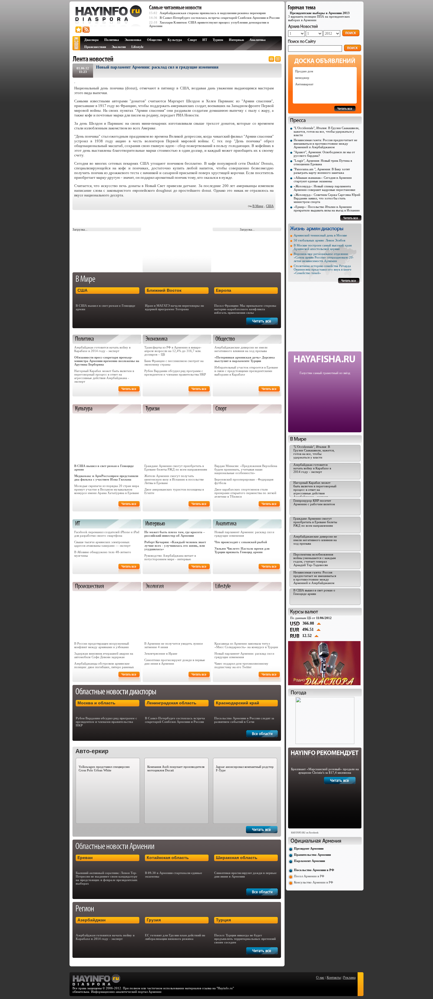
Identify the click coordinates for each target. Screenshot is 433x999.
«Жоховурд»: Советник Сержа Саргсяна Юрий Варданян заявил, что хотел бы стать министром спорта (327, 198)
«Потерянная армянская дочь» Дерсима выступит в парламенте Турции (244, 359)
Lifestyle (137, 47)
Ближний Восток (164, 290)
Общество (154, 39)
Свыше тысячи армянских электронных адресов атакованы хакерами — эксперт (102, 543)
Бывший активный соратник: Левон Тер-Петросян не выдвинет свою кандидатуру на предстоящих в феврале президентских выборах (107, 878)
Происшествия (95, 47)
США (270, 206)
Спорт (192, 39)
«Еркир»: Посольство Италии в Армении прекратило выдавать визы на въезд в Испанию (327, 208)
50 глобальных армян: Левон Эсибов (319, 240)
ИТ (204, 39)
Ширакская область (236, 857)
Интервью (236, 39)
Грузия (154, 920)
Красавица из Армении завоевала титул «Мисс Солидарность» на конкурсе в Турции (246, 645)
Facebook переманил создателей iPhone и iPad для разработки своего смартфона (106, 533)
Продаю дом (304, 71)
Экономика (133, 39)
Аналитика (257, 39)
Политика (111, 39)
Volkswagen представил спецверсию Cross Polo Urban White (104, 768)
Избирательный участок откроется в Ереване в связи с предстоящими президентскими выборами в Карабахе (246, 371)
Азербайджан (91, 920)
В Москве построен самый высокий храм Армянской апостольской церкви (323, 247)
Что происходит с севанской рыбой (240, 542)
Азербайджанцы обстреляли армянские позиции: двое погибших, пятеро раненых (104, 665)
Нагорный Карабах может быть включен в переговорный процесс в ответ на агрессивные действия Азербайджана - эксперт (104, 376)
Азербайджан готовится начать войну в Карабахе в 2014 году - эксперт (102, 349)
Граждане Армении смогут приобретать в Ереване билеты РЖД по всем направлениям (175, 467)
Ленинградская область (171, 703)
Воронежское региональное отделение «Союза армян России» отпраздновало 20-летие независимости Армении (324, 257)
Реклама (349, 977)
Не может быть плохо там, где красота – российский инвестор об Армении (174, 533)
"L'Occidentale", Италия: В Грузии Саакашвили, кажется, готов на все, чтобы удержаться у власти (326, 131)
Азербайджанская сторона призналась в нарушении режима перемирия (213, 13)
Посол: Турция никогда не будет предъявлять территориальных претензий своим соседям (245, 938)
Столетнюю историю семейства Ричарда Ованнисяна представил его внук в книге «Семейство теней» (322, 269)
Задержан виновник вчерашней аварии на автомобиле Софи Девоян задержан (103, 655)
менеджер (302, 77)
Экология (119, 47)
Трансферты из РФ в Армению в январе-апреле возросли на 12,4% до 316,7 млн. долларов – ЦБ (172, 351)
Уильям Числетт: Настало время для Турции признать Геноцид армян (242, 550)
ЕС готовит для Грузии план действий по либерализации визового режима (175, 936)
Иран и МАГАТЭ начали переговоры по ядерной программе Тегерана (174, 307)
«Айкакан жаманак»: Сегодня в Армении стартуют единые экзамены (323, 179)
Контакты (334, 977)
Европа (223, 290)
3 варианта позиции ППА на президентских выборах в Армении (319, 16)
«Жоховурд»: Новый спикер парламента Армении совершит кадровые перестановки (324, 187)
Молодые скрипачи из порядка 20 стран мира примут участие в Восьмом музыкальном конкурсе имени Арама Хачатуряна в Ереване (106, 489)
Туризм (218, 39)
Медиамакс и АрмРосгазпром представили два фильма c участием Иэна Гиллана (106, 477)
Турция (223, 920)
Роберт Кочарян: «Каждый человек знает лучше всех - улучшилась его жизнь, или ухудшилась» (175, 545)
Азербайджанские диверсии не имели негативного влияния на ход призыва (240, 349)
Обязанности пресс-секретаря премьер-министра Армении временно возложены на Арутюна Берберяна (106, 361)
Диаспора (91, 39)
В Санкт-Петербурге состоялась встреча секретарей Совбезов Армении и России (220, 17)
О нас (320, 977)
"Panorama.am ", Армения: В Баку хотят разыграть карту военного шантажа (322, 170)
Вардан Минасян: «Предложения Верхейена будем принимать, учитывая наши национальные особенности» (245, 469)
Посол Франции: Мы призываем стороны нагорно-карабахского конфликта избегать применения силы (245, 309)
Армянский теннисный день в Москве (320, 235)
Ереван (84, 857)
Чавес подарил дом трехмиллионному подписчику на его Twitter (241, 665)
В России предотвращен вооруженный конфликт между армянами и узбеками (101, 645)
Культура (175, 39)
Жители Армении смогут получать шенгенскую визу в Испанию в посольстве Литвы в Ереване (174, 479)
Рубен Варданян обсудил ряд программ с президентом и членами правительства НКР (175, 372)
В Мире (257, 206)
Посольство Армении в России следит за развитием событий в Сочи (244, 719)
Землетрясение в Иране (160, 653)
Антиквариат (304, 84)
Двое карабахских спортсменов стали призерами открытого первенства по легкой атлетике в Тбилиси (245, 493)
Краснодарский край (237, 703)
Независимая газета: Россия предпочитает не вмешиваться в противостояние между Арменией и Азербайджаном (325, 143)
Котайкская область (168, 857)
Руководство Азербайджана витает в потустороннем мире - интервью (170, 557)
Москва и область (96, 703)
